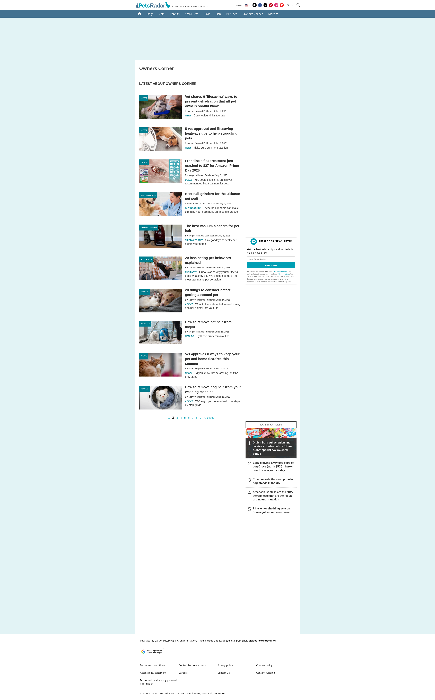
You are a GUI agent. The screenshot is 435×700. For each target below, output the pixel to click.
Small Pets (191, 14)
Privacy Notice (283, 274)
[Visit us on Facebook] (260, 5)
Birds (207, 14)
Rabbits (175, 14)
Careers (183, 672)
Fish (218, 14)
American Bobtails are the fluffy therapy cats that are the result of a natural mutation (273, 496)
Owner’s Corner (253, 14)
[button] (293, 5)
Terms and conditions (152, 665)
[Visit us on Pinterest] (271, 5)
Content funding (265, 672)
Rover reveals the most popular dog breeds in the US (273, 481)
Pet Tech (231, 14)
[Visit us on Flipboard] (282, 5)
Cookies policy (264, 665)
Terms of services (280, 271)
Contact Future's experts (192, 665)
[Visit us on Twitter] (265, 5)
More (272, 14)
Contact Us (224, 672)
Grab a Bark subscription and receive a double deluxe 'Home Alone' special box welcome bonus (272, 448)
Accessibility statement (153, 672)
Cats (161, 14)
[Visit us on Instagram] (276, 5)
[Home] (139, 14)
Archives (209, 417)
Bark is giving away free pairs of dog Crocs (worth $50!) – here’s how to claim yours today (273, 466)
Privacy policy (225, 665)
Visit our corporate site (262, 640)
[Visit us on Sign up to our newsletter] (255, 5)
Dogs (150, 14)
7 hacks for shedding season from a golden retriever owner (272, 510)
